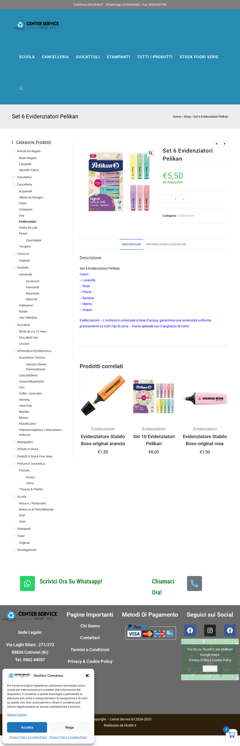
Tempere (25, 246)
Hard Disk (25, 405)
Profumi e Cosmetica (31, 463)
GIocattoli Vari (28, 337)
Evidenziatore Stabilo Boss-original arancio (103, 440)
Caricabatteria (28, 375)
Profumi (24, 470)
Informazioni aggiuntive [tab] (166, 244)
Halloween (26, 305)
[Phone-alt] (194, 583)
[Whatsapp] (27, 583)
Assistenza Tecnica (32, 357)
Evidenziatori (27, 221)
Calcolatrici (24, 177)
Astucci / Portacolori (32, 503)
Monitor (24, 412)
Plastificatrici (27, 423)
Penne (23, 233)
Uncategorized (26, 550)
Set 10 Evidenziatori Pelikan (154, 440)
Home (177, 116)
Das (21, 215)
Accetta (27, 727)
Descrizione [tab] (131, 244)
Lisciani (24, 343)
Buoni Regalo (27, 158)
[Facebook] (190, 630)
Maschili (31, 299)
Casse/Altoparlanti (31, 381)
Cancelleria (24, 184)
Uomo (30, 483)
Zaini (22, 521)
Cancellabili (33, 240)
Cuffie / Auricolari (30, 393)
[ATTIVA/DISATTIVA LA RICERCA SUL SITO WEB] (20, 88)
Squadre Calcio (29, 170)
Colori (22, 203)
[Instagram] (210, 630)
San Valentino (28, 317)
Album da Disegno (31, 197)
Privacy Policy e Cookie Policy (28, 737)
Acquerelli (25, 191)
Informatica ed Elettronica (34, 351)
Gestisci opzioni (17, 714)
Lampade (25, 164)
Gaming (24, 399)
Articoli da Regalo (29, 151)
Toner (21, 536)
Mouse (23, 417)
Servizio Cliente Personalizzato (36, 367)
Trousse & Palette (31, 489)
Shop (187, 116)
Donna (30, 477)
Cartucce (23, 253)
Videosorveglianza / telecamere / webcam (41, 432)
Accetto (210, 668)
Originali (24, 260)
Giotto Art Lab (28, 227)
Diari (22, 515)
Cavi (22, 387)
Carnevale (25, 274)
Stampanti (24, 528)
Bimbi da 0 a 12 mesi (32, 331)
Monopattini (25, 442)
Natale (23, 311)
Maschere (32, 293)
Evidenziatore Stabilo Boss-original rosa (205, 440)
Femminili (32, 287)
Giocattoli (23, 325)
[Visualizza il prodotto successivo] (224, 143)
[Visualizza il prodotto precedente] (217, 143)
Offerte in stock (27, 449)
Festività (22, 267)
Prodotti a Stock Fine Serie (34, 456)
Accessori (32, 281)
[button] (87, 675)
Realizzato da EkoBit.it (120, 725)
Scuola (21, 496)
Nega (69, 727)
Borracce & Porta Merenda (36, 509)
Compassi (25, 209)
